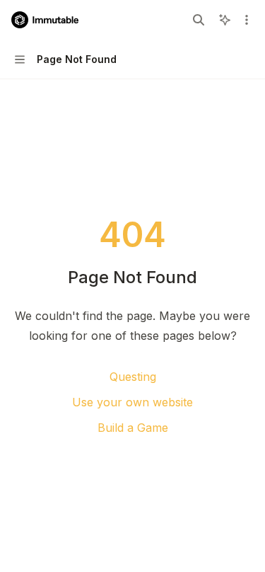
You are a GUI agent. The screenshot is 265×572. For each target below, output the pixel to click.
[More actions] (247, 20)
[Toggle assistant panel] (224, 19)
